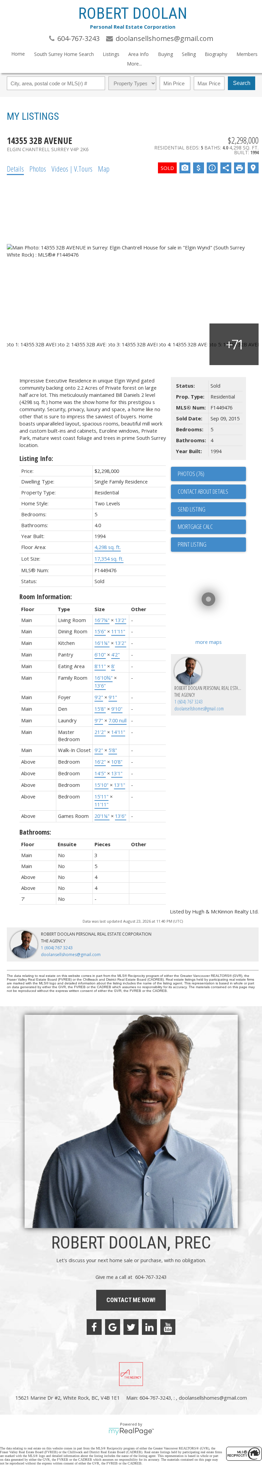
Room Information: (45, 596)
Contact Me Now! (131, 1299)
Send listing (191, 509)
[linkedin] (149, 1327)
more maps (208, 641)
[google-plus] (112, 1327)
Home (18, 53)
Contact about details (203, 491)
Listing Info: (36, 458)
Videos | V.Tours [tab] (72, 168)
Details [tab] (15, 168)
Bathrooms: (35, 832)
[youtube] (167, 1327)
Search (241, 83)
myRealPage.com (131, 1431)
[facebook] (94, 1327)
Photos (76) (191, 474)
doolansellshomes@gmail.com (199, 708)
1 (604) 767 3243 (188, 701)
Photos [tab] (37, 168)
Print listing (192, 544)
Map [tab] (104, 168)
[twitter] (131, 1327)
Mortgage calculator (212, 526)
